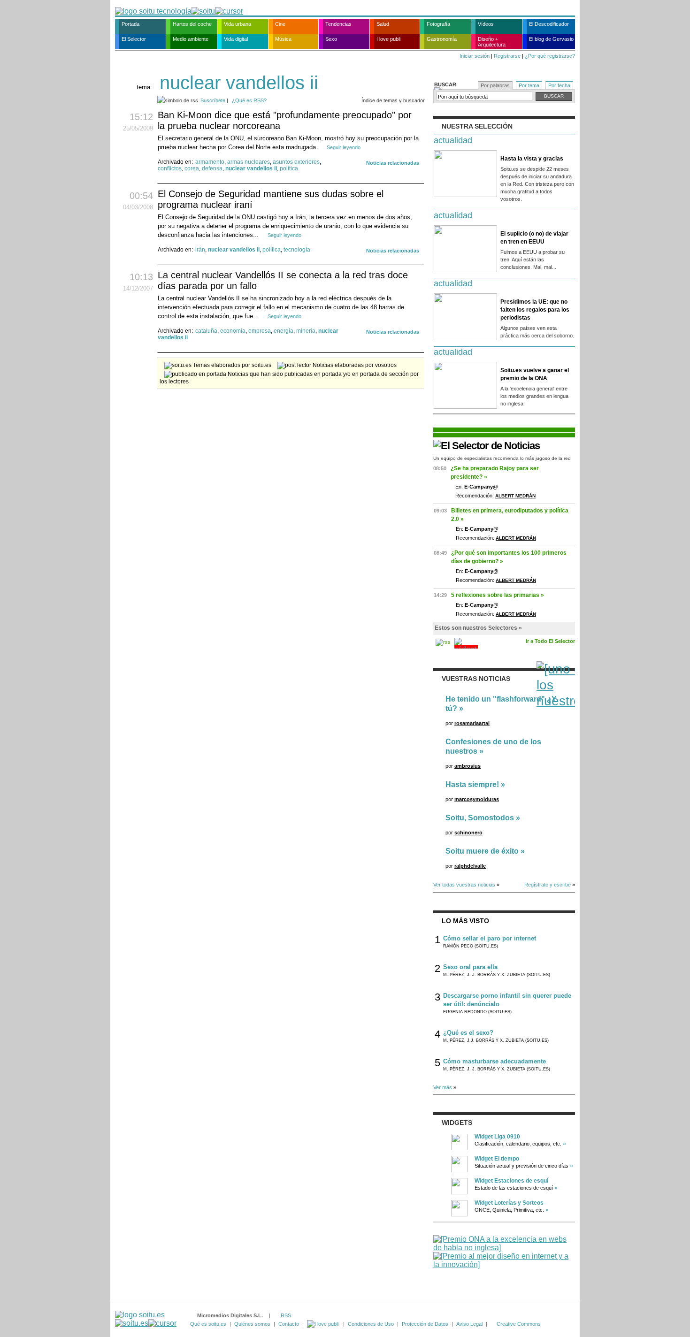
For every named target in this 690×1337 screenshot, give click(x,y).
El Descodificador (549, 24)
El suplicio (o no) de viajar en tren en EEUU (534, 237)
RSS (286, 1315)
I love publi (388, 39)
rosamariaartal (472, 723)
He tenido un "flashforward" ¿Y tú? (501, 703)
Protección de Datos (425, 1324)
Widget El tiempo (497, 1158)
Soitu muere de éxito (482, 851)
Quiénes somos (252, 1324)
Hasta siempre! (472, 784)
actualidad (453, 140)
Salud (382, 24)
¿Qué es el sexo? (468, 1032)
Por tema (529, 85)
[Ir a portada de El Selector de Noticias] (486, 445)
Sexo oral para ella (470, 966)
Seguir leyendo (343, 147)
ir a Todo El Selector (550, 641)
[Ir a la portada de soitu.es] (145, 1319)
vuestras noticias (476, 678)
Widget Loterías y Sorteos (509, 1202)
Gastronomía (442, 39)
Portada (130, 24)
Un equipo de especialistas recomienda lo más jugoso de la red (502, 458)
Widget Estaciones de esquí (511, 1180)
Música (283, 39)
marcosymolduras (476, 799)
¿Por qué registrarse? (550, 56)
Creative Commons (519, 1324)
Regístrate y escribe (547, 884)
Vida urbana (237, 24)
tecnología (297, 249)
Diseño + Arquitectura (492, 41)
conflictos (170, 168)
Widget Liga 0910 (497, 1136)
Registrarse (507, 56)
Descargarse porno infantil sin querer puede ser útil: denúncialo (507, 1000)
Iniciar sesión (475, 56)
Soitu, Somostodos (479, 818)
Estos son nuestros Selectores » (478, 628)
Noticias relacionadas (392, 163)
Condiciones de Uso (371, 1324)
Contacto (288, 1324)
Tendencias (338, 24)
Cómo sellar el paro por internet (489, 938)
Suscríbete (212, 100)
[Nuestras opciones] (323, 1324)
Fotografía (438, 24)
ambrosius (467, 766)
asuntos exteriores (296, 162)
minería (305, 331)
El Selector (134, 39)
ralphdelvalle (470, 866)
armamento (209, 162)
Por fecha (559, 85)
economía (232, 331)
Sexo (331, 39)
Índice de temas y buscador (393, 100)
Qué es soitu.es (208, 1324)
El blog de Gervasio (551, 39)
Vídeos (486, 24)
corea (191, 168)
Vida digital (236, 39)
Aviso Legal (469, 1324)
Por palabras (495, 85)
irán (200, 249)
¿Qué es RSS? (249, 100)
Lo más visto (465, 920)
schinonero (468, 832)
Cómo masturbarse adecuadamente (494, 1061)
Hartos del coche (192, 24)
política (289, 168)
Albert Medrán (515, 495)
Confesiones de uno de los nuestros (493, 746)
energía (283, 331)
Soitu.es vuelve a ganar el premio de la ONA (534, 374)
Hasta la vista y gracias (531, 158)
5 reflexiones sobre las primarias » (497, 595)
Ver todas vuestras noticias (464, 884)
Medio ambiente (190, 39)
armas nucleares (248, 162)
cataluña (206, 331)
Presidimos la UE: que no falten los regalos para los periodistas (534, 309)
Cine (280, 24)
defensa (212, 168)
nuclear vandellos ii (251, 168)
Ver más (442, 1087)
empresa (259, 331)
